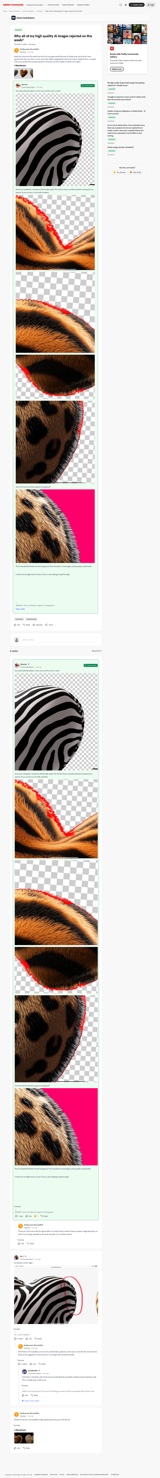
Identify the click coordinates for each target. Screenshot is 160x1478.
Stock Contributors (28, 11)
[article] (56, 940)
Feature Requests (68, 5)
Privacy (62, 1474)
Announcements (53, 5)
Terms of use (54, 1474)
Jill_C (22, 1256)
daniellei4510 (33, 1370)
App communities (14, 11)
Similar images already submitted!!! (121, 147)
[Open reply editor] (56, 639)
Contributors (19, 619)
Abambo (25, 84)
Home (5, 11)
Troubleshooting (31, 619)
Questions (40, 11)
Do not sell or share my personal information (94, 1474)
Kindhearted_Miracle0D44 (29, 49)
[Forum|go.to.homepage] (13, 5)
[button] (137, 5)
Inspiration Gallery (83, 5)
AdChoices (115, 1474)
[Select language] (126, 5)
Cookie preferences (72, 1474)
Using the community (41, 1474)
